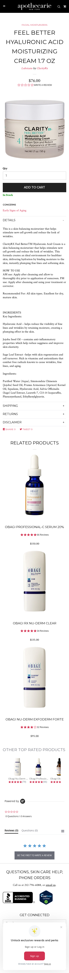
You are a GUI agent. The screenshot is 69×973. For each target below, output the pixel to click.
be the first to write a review (34, 855)
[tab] (11, 831)
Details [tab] (9, 220)
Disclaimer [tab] (12, 422)
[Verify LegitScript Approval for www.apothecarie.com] (46, 904)
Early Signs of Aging (14, 210)
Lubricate (26, 68)
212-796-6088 (32, 885)
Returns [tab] (10, 414)
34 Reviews (43, 630)
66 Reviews (43, 534)
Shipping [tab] (10, 406)
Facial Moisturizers (34, 24)
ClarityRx (42, 68)
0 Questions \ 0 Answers (19, 816)
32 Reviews (43, 727)
